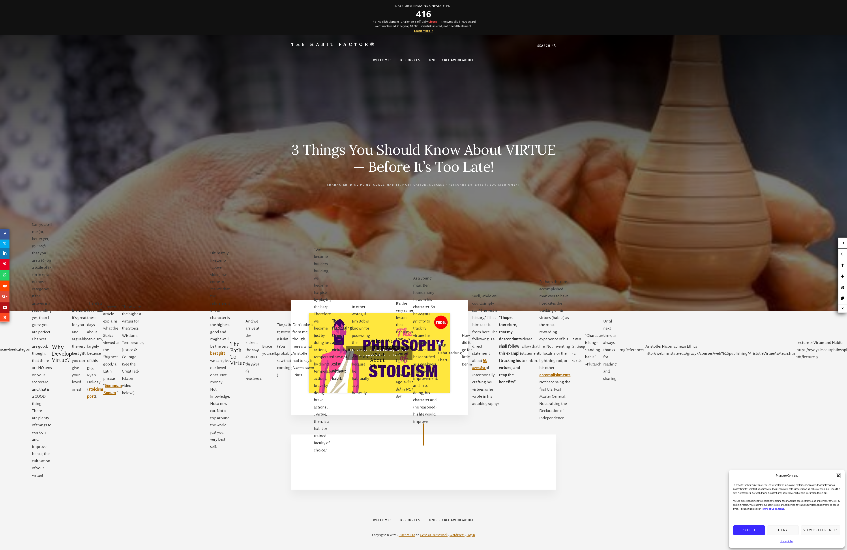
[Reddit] (4, 285)
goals (378, 184)
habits (393, 184)
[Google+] (4, 296)
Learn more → (423, 31)
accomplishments (554, 375)
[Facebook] (4, 234)
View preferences (820, 530)
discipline (360, 184)
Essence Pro (407, 535)
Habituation (414, 184)
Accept (749, 530)
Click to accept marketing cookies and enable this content (379, 353)
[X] (4, 243)
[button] (838, 476)
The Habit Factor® (333, 44)
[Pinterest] (4, 264)
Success (437, 184)
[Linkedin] (4, 253)
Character (337, 184)
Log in (471, 535)
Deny (783, 530)
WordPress (457, 535)
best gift (217, 353)
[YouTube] (4, 307)
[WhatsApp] (4, 275)
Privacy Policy (786, 541)
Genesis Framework (434, 535)
